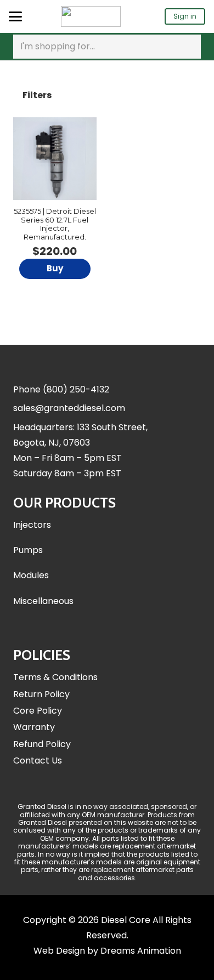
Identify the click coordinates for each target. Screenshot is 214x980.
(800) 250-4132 (76, 389)
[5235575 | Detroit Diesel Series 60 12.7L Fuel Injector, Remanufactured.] (55, 159)
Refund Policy (42, 744)
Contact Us (37, 760)
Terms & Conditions (55, 677)
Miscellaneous (43, 601)
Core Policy (37, 710)
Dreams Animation (140, 950)
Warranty (34, 727)
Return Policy (41, 694)
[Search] (190, 46)
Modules (31, 575)
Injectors (32, 525)
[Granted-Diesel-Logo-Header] (91, 16)
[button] (15, 16)
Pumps (28, 550)
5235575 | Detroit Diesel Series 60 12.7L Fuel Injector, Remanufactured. (55, 224)
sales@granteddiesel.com (69, 408)
